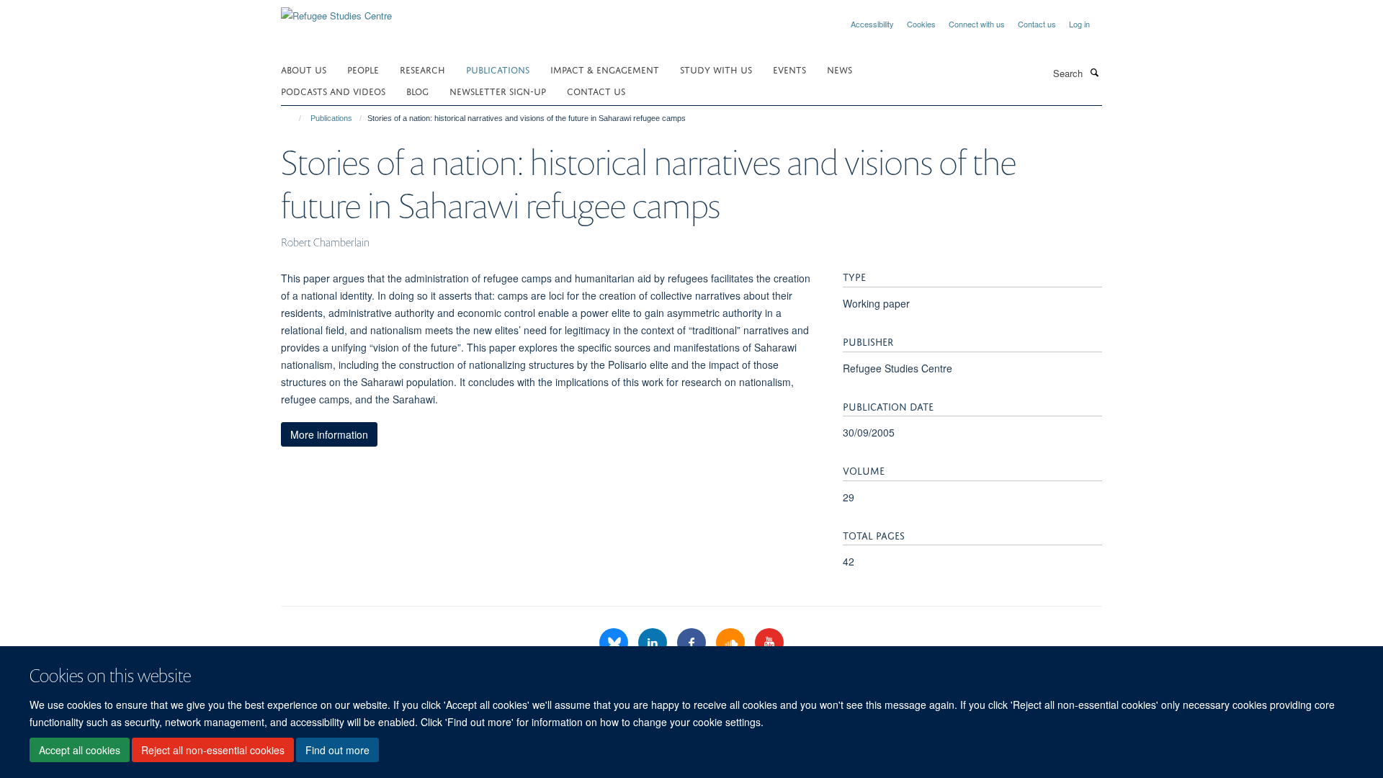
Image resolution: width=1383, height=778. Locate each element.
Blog (417, 90)
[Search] (1094, 72)
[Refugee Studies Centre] (336, 10)
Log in (1079, 24)
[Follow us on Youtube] (769, 643)
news (839, 69)
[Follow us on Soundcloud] (732, 643)
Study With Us (716, 69)
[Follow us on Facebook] (693, 643)
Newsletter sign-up (497, 90)
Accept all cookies (79, 750)
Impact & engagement (604, 69)
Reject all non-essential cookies (213, 750)
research (422, 69)
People (363, 69)
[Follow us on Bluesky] (615, 643)
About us (303, 69)
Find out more (337, 750)
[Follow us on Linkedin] (654, 643)
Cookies (921, 24)
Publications (497, 69)
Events (789, 69)
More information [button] (329, 434)
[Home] (293, 118)
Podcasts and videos (333, 90)
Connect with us (977, 24)
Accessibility (872, 24)
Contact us (1037, 24)
